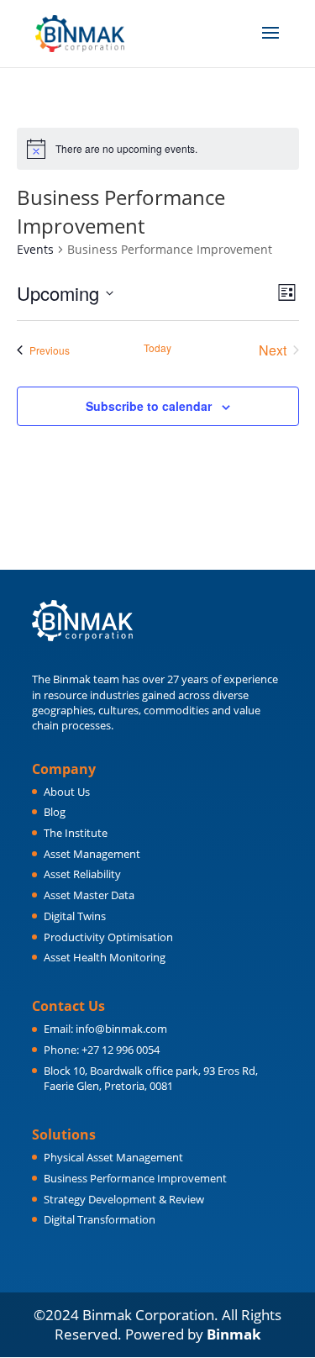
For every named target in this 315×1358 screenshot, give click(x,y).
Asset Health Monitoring (104, 957)
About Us (67, 791)
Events (35, 249)
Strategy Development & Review (124, 1199)
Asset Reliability (82, 874)
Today (157, 348)
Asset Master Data (89, 895)
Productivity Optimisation (108, 937)
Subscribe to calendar (149, 405)
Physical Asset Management (113, 1157)
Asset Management (92, 853)
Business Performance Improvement (135, 1178)
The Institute (76, 832)
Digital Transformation (99, 1219)
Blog (55, 811)
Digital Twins (75, 916)
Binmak (234, 1334)
